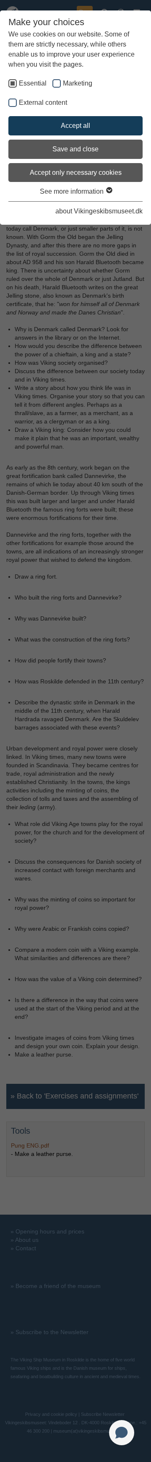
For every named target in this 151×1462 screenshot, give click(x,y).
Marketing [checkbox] (77, 83)
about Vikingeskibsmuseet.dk (99, 211)
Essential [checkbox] (33, 83)
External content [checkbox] (43, 102)
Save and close (75, 149)
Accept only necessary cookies (76, 172)
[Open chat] (121, 1432)
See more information (72, 191)
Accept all (75, 125)
